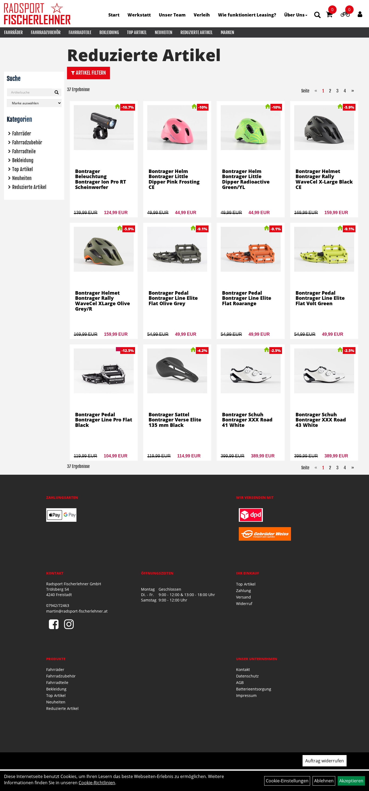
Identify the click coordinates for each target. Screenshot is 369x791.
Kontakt (243, 669)
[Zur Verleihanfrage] (345, 15)
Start (113, 15)
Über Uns (294, 15)
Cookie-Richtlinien (97, 783)
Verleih (202, 15)
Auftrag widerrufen (324, 761)
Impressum (246, 695)
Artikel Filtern (90, 73)
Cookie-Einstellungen (287, 781)
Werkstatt (139, 15)
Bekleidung (109, 32)
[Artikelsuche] (317, 15)
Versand (243, 597)
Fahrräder (13, 32)
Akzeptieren (351, 781)
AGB (240, 682)
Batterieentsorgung (253, 689)
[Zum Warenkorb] (329, 15)
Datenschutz (247, 676)
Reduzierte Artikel (196, 32)
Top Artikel (137, 32)
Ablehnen (324, 781)
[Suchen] (56, 92)
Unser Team (172, 15)
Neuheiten (163, 32)
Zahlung (243, 590)
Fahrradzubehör (46, 32)
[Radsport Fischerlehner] (37, 13)
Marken (227, 32)
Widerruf (244, 603)
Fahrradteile (80, 32)
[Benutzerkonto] (360, 14)
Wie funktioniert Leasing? (247, 15)
